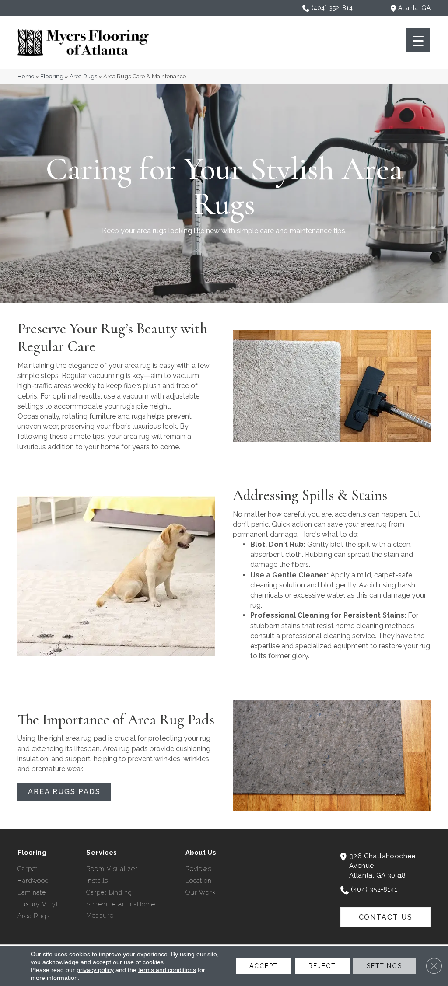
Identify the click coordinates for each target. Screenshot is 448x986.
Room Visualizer (111, 868)
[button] (64, 792)
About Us (201, 853)
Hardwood (33, 880)
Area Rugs (83, 76)
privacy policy (95, 969)
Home (26, 76)
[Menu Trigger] (418, 40)
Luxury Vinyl (38, 904)
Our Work (201, 892)
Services (101, 853)
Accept (263, 965)
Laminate (32, 892)
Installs (97, 880)
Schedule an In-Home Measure (120, 910)
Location (199, 880)
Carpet (28, 868)
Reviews (198, 868)
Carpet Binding (109, 892)
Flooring (51, 76)
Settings (384, 965)
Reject (322, 965)
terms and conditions (167, 969)
